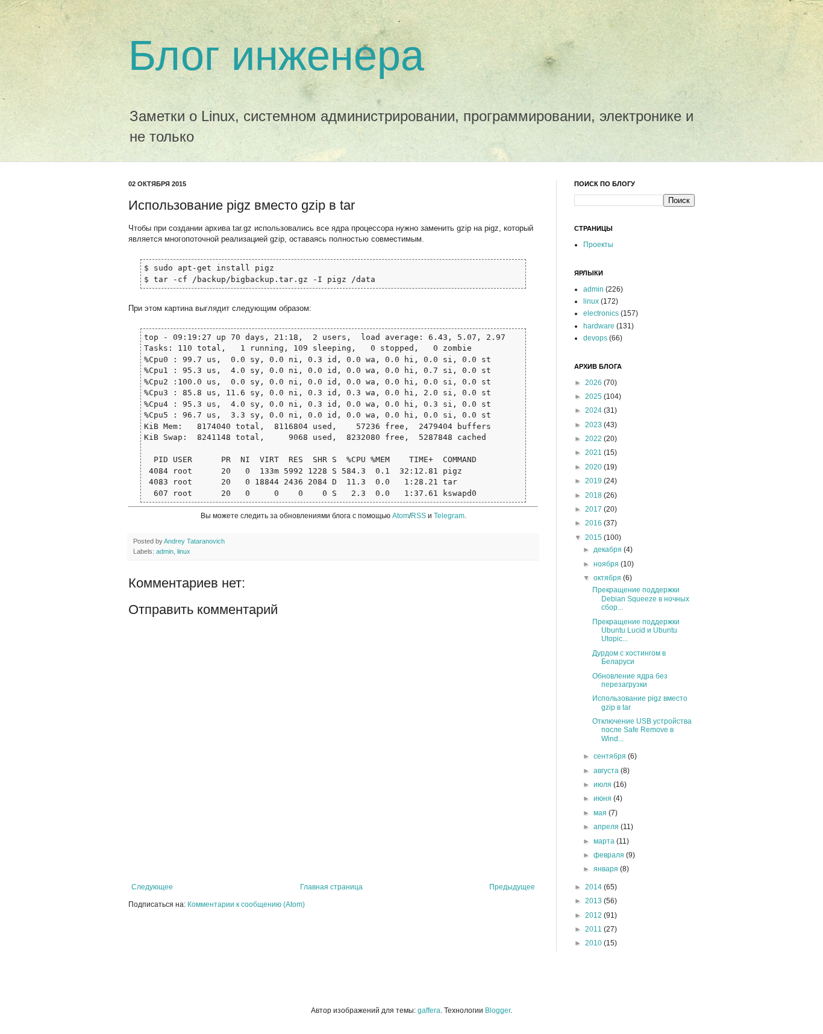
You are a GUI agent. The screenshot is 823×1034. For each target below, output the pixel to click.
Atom (400, 516)
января (606, 869)
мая (601, 813)
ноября (607, 564)
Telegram (449, 516)
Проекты (598, 244)
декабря (608, 549)
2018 (594, 495)
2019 (594, 481)
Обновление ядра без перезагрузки (630, 680)
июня (603, 798)
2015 (594, 537)
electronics (601, 313)
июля (603, 784)
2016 (594, 523)
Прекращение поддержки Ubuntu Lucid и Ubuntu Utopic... (636, 631)
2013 (594, 901)
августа (607, 770)
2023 (594, 425)
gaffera (429, 1010)
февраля (609, 855)
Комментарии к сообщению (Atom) (246, 904)
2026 (594, 382)
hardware (599, 326)
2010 (594, 943)
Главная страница (331, 887)
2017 (594, 509)
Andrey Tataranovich (194, 541)
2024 (594, 410)
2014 (594, 887)
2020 (594, 467)
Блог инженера (276, 55)
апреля (607, 826)
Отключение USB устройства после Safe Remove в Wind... (642, 730)
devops (595, 338)
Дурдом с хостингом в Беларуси (629, 657)
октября (608, 578)
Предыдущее (512, 887)
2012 (594, 915)
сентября (610, 756)
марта (604, 841)
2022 (594, 438)
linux (183, 551)
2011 (594, 929)
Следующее (152, 887)
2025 (594, 396)
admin (165, 551)
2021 (594, 452)
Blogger (497, 1010)
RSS (418, 516)
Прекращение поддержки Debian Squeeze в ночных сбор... (640, 599)
